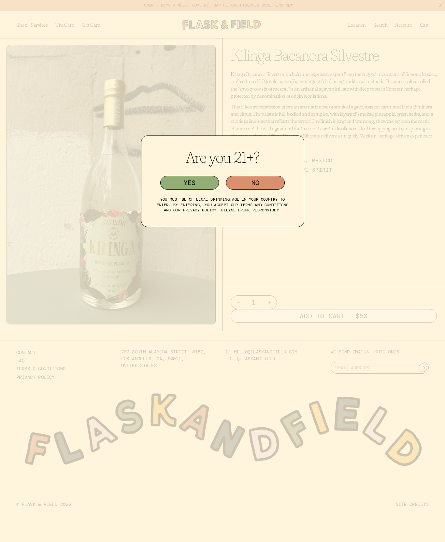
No (255, 182)
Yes (189, 182)
